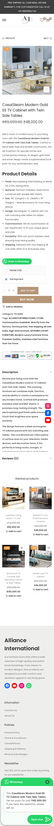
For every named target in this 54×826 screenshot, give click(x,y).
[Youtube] (48, 420)
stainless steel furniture (35, 339)
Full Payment (16, 279)
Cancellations (12, 743)
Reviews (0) (10, 458)
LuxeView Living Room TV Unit (13, 517)
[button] (12, 307)
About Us (9, 715)
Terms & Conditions (15, 738)
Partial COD (16, 270)
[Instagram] (48, 406)
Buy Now (27, 299)
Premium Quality (11, 339)
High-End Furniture (19, 330)
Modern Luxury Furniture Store (31, 335)
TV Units (18, 313)
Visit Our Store (10, 343)
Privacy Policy (12, 732)
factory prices (19, 326)
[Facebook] (48, 413)
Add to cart (28, 290)
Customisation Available (16, 322)
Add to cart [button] (15, 531)
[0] (42, 20)
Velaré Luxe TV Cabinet (40, 575)
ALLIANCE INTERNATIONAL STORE (26, 318)
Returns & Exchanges (15, 754)
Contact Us (10, 710)
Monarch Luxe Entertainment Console (40, 518)
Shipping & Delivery (15, 748)
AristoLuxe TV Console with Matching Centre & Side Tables (13, 578)
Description (10, 372)
